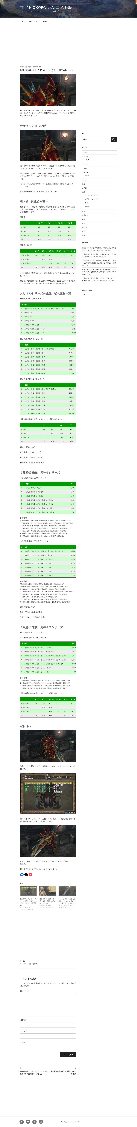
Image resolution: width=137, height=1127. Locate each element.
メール (23, 1031)
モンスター (86, 172)
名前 (23, 1020)
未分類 (84, 188)
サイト (22, 1042)
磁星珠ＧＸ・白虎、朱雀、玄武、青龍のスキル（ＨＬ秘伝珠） (47, 901)
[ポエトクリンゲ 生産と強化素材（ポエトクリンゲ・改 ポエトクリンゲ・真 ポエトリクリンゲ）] (67, 891)
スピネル (25, 964)
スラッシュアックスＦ (92, 195)
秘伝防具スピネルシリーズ (30, 452)
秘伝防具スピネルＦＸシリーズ (32, 462)
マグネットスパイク (91, 199)
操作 (83, 184)
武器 (30, 21)
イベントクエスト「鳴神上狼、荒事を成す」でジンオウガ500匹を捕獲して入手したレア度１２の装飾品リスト (99, 263)
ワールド (85, 180)
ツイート (85, 295)
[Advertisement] (68, 42)
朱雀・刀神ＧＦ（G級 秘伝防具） (33, 617)
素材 (83, 219)
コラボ (87, 160)
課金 (83, 231)
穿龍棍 (87, 206)
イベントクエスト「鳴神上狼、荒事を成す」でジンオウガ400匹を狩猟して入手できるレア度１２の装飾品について (99, 272)
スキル (84, 168)
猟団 (83, 211)
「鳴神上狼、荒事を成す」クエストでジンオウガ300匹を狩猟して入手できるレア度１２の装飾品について (99, 280)
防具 (37, 21)
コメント (24, 991)
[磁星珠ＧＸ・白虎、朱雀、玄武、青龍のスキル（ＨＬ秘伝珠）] (48, 891)
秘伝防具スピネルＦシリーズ (31, 457)
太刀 (86, 203)
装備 (83, 223)
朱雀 (30, 964)
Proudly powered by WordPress (71, 1122)
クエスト (85, 164)
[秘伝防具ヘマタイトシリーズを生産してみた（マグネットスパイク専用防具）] (28, 891)
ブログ (22, 21)
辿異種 (87, 175)
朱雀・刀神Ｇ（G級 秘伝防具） (32, 612)
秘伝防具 (35, 964)
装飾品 (45, 21)
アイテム (85, 152)
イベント (85, 156)
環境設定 (85, 215)
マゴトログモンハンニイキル (46, 7)
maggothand (36, 67)
